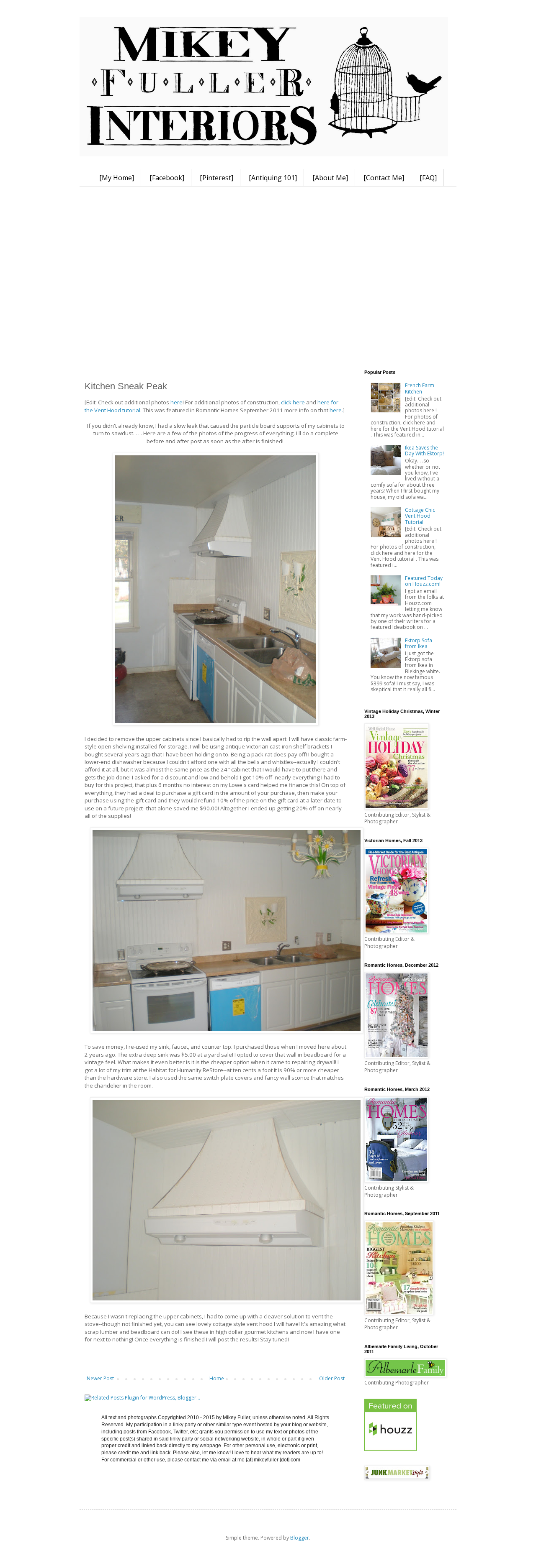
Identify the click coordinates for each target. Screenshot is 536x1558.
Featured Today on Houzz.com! (424, 581)
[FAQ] (428, 177)
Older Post (332, 1378)
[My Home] (116, 177)
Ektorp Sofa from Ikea (418, 643)
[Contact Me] (383, 177)
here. (336, 410)
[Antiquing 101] (273, 177)
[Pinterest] (216, 177)
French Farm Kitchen (419, 388)
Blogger (299, 1537)
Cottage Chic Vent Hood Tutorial (420, 516)
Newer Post (100, 1378)
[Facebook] (166, 177)
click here (293, 402)
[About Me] (330, 177)
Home (216, 1378)
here (176, 402)
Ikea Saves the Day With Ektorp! (424, 450)
